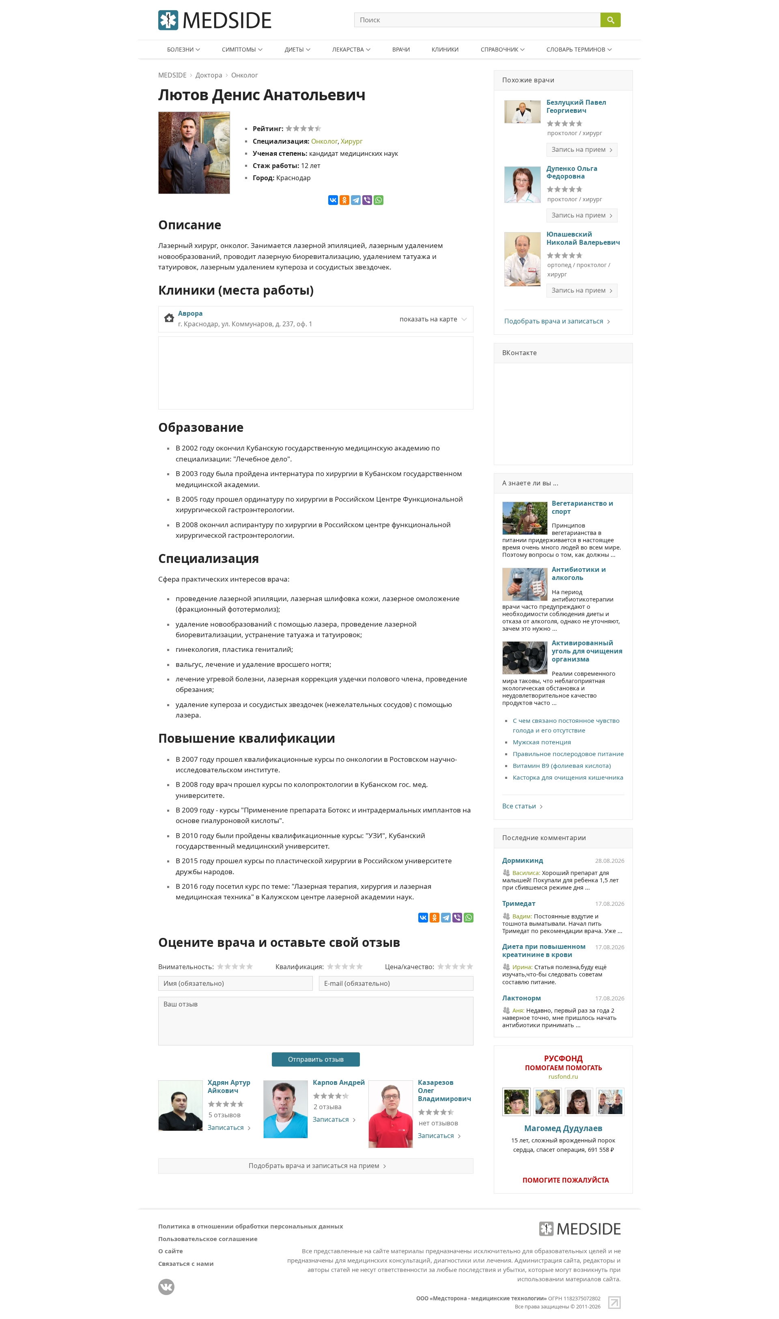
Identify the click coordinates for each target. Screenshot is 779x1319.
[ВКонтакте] (333, 200)
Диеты (294, 49)
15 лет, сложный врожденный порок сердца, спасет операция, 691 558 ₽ (563, 1138)
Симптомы (239, 49)
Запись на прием (579, 149)
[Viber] (367, 200)
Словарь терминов (576, 49)
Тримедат (519, 904)
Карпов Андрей (339, 1082)
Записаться (226, 1127)
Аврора (190, 313)
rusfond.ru (563, 1076)
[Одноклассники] (344, 200)
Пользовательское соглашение (208, 1239)
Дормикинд (522, 861)
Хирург (352, 141)
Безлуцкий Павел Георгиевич (576, 106)
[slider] (303, 128)
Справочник (499, 49)
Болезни (180, 49)
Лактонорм (521, 998)
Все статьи (519, 806)
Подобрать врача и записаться (553, 321)
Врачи (401, 49)
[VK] (166, 1287)
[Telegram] (356, 200)
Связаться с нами (186, 1263)
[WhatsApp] (378, 200)
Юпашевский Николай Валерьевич (583, 238)
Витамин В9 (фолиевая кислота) (562, 765)
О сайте (170, 1251)
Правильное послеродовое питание (568, 754)
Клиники (445, 49)
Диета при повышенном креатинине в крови (543, 951)
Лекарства (348, 49)
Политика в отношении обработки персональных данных (250, 1226)
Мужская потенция (542, 742)
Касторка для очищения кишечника (568, 777)
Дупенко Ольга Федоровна (572, 172)
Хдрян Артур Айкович (229, 1086)
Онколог (324, 141)
